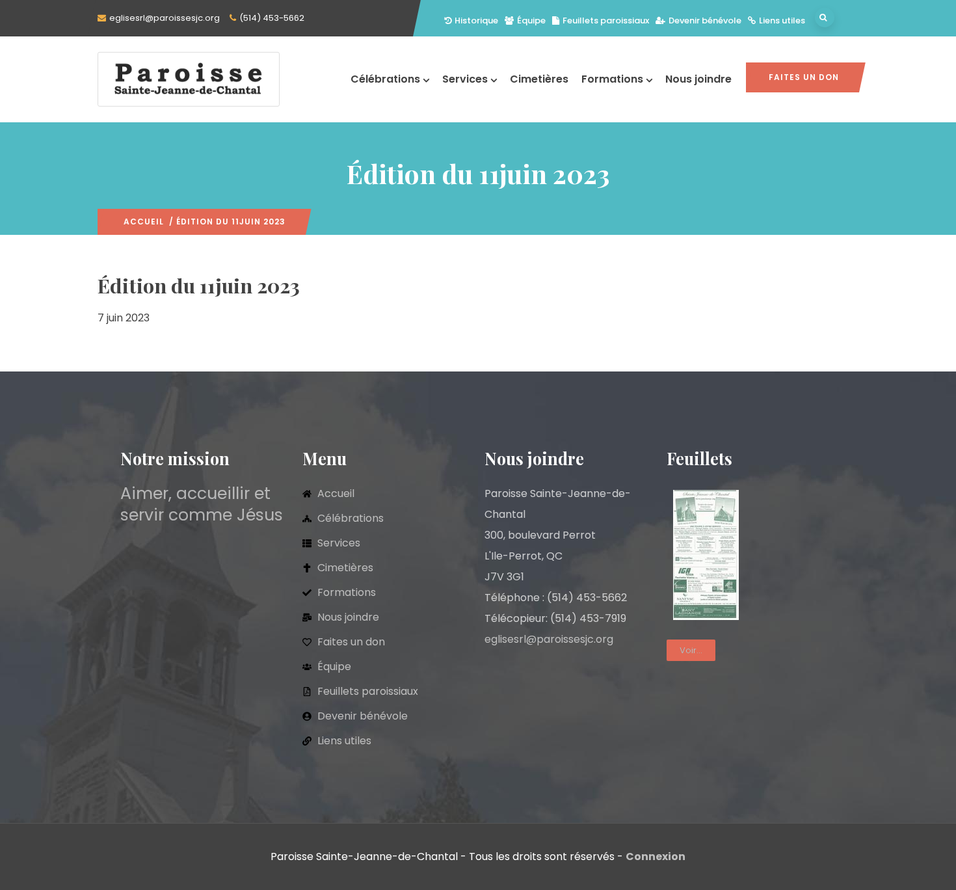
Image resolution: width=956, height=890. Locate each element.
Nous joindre (698, 79)
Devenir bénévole (705, 20)
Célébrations (385, 79)
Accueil (144, 221)
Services (465, 79)
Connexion (655, 856)
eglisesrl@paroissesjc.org (164, 18)
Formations (612, 79)
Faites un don (804, 77)
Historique (476, 20)
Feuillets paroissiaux (606, 20)
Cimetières (539, 79)
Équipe (531, 20)
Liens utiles (782, 20)
